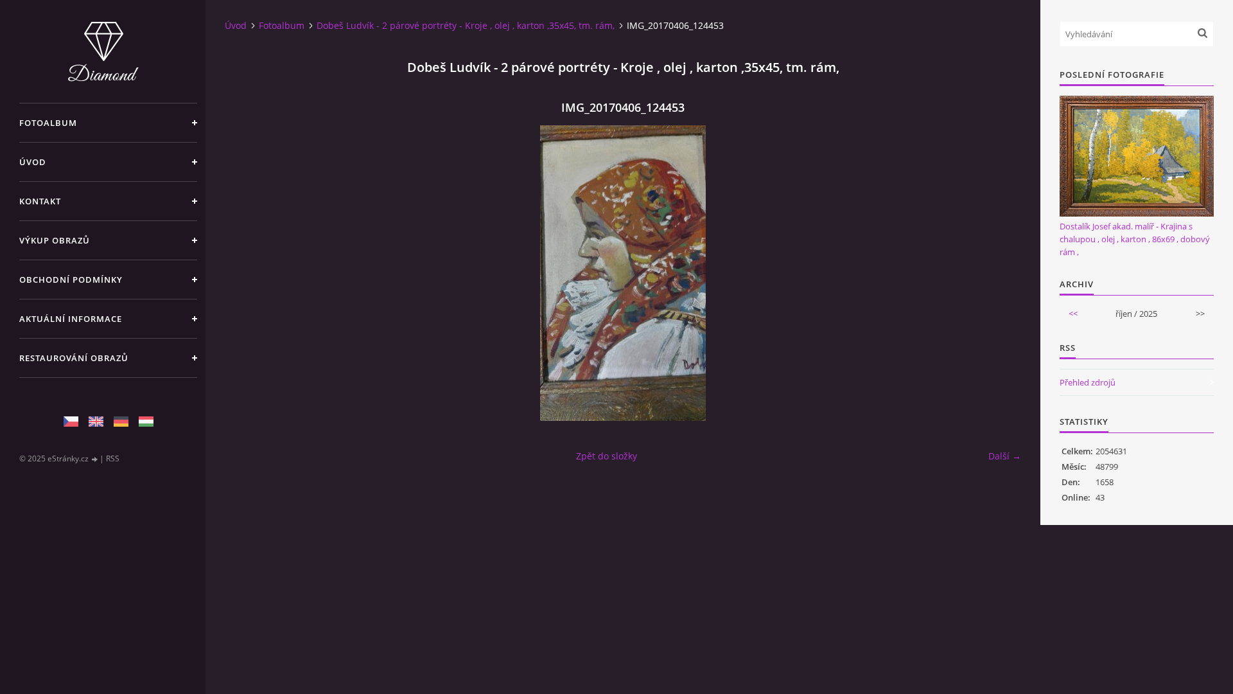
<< (1073, 313)
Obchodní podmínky (71, 279)
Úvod (32, 162)
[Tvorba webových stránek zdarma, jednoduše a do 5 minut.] (95, 459)
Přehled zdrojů (1087, 382)
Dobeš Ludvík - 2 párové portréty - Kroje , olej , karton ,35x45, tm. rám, (466, 25)
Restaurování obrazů (73, 358)
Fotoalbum (48, 123)
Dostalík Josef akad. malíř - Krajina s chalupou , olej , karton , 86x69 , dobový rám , (1135, 239)
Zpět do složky (606, 456)
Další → (1004, 456)
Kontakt (40, 201)
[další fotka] (1000, 273)
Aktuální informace (70, 319)
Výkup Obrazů (54, 240)
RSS (112, 458)
